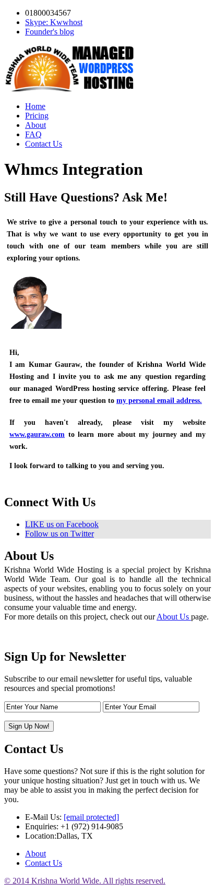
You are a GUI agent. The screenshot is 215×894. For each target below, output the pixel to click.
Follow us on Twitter (59, 533)
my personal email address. (159, 400)
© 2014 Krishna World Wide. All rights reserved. (84, 880)
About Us (174, 616)
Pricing (37, 115)
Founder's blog (49, 31)
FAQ (33, 134)
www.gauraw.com (37, 434)
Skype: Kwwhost (53, 22)
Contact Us (43, 143)
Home (35, 106)
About (35, 125)
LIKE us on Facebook (62, 524)
